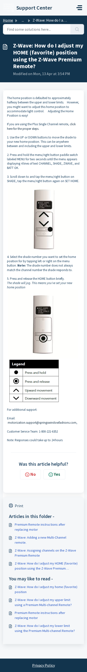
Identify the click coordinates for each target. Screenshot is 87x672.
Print (19, 505)
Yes (57, 474)
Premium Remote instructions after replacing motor (40, 527)
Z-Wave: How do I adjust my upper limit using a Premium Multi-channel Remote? (43, 602)
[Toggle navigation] (79, 7)
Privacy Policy (43, 665)
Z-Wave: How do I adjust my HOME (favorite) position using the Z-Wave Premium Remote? (46, 566)
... (23, 20)
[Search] (77, 29)
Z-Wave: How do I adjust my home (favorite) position (46, 589)
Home (8, 20)
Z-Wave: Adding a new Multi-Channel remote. (40, 540)
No (33, 474)
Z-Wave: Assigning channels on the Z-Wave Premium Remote (45, 553)
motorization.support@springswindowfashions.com (42, 423)
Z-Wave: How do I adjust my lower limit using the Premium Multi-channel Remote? (45, 628)
